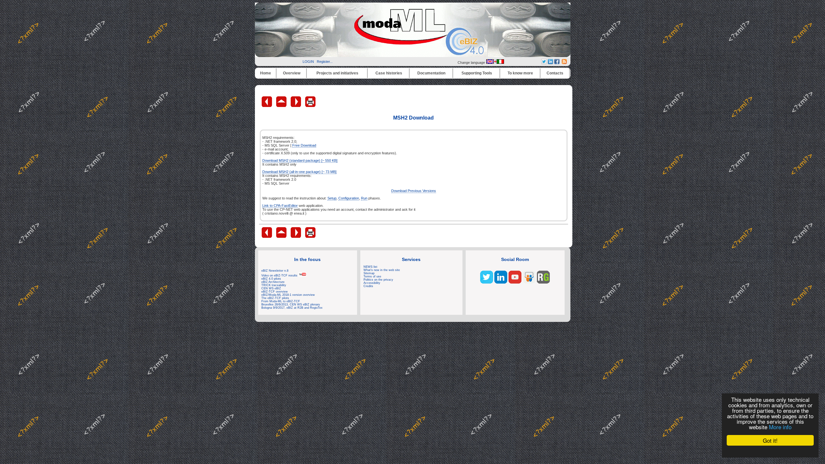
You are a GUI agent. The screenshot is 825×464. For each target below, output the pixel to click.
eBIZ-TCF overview (274, 291)
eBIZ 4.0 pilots (271, 278)
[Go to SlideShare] (529, 282)
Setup (331, 198)
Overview (291, 73)
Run (364, 198)
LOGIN (308, 61)
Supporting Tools (476, 73)
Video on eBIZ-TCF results (279, 275)
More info (780, 427)
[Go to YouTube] (515, 282)
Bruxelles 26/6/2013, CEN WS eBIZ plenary (290, 304)
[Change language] (495, 62)
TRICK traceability (273, 285)
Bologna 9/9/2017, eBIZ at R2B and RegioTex (292, 307)
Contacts (555, 73)
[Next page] (296, 105)
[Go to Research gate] (543, 282)
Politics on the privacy (378, 279)
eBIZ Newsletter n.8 (274, 270)
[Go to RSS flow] (486, 282)
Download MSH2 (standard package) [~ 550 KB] (299, 160)
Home (265, 73)
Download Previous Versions (413, 191)
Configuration (348, 198)
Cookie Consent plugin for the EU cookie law (770, 451)
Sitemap (369, 273)
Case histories (388, 73)
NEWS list (370, 266)
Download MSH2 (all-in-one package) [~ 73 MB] (299, 172)
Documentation (431, 73)
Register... (325, 61)
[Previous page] (267, 105)
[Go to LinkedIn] (500, 282)
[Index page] (282, 105)
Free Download (304, 145)
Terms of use (372, 276)
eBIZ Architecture (273, 282)
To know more (520, 73)
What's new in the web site (382, 270)
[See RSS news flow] (564, 63)
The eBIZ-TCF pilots (275, 298)
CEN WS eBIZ (271, 288)
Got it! (770, 440)
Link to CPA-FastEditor (280, 206)
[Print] (310, 105)
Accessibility (372, 283)
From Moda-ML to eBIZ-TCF (280, 301)
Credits (368, 286)
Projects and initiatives (337, 73)
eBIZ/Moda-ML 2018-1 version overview (288, 294)
